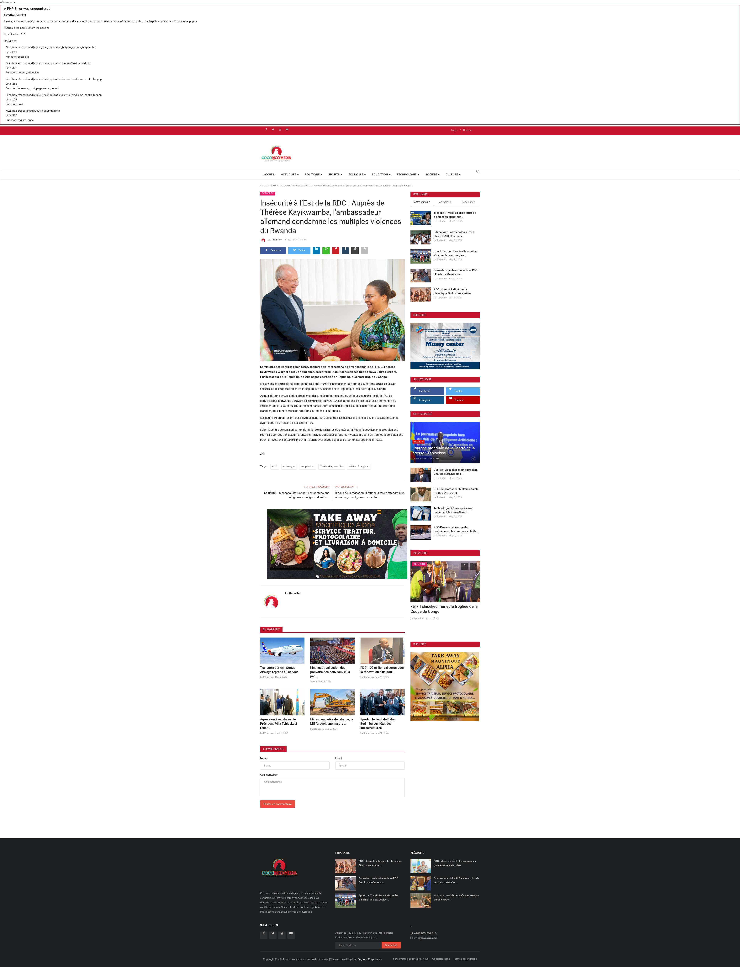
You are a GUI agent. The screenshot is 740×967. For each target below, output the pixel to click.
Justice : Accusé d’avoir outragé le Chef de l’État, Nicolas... (456, 471)
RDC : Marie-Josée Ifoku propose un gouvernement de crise (455, 863)
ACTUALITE (276, 185)
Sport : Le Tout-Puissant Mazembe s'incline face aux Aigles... (455, 253)
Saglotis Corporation (370, 959)
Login (454, 130)
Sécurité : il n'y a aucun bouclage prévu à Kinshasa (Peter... (444, 609)
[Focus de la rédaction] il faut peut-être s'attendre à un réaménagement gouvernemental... (369, 495)
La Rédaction (275, 239)
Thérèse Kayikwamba (331, 466)
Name (263, 758)
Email (338, 758)
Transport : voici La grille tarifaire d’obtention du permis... (455, 214)
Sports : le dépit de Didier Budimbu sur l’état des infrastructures (378, 724)
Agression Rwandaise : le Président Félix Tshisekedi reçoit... (278, 724)
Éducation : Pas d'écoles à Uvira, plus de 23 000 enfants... (454, 234)
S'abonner (391, 945)
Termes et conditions (465, 959)
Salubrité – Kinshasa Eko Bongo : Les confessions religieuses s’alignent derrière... (296, 495)
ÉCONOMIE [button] (356, 174)
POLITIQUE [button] (312, 174)
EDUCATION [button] (380, 174)
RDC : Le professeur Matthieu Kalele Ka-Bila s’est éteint (456, 491)
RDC (274, 466)
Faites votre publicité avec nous (411, 959)
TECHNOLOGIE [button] (407, 174)
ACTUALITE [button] (289, 174)
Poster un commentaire (277, 804)
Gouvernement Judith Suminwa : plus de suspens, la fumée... (456, 880)
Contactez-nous (441, 959)
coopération (307, 466)
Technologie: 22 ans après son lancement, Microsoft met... (453, 510)
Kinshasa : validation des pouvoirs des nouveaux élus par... (330, 672)
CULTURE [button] (452, 174)
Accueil (269, 174)
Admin (313, 681)
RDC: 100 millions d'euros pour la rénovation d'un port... (382, 670)
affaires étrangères (359, 466)
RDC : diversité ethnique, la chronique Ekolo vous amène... (453, 291)
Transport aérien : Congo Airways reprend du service (279, 670)
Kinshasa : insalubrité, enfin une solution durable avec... (456, 897)
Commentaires (273, 749)
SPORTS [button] (334, 174)
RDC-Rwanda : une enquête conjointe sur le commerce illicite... (456, 529)
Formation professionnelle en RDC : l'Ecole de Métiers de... (456, 272)
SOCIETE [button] (431, 174)
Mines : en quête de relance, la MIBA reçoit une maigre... (331, 721)
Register (467, 130)
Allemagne (289, 466)
